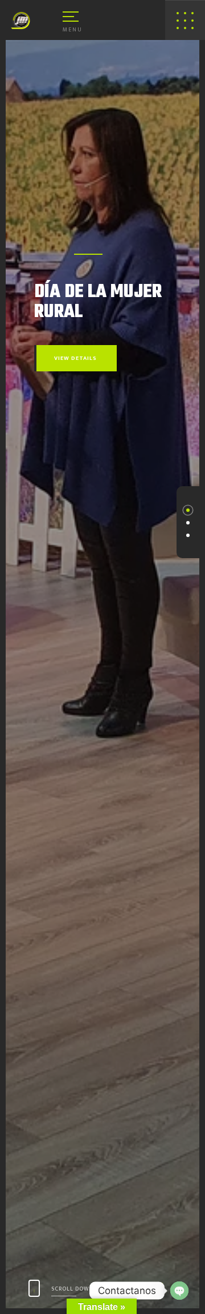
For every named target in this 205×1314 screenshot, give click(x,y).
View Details (75, 358)
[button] (188, 510)
